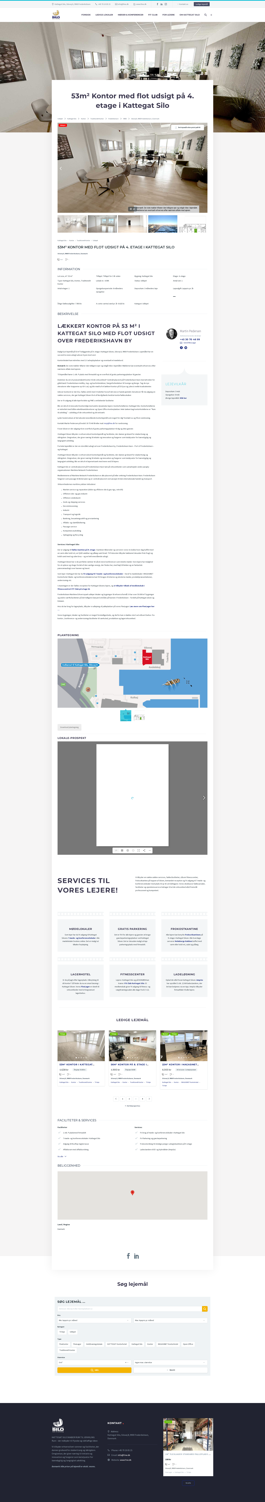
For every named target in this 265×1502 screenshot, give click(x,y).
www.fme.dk (141, 4)
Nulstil (172, 1370)
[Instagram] (166, 4)
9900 (125, 119)
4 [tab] (83, 1057)
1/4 (116, 850)
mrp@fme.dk (109, 423)
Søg (97, 1370)
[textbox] (94, 1320)
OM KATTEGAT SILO (190, 15)
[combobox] (94, 1320)
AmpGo (199, 980)
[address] (129, 1310)
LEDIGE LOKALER (104, 15)
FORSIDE (86, 15)
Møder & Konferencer (130, 15)
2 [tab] (78, 1057)
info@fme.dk (123, 4)
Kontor (83, 119)
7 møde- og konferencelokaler (82, 938)
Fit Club (152, 15)
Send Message (190, 342)
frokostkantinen (192, 934)
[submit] (205, 1309)
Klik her (183, 398)
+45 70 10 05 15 (104, 4)
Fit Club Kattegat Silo (134, 983)
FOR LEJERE (168, 15)
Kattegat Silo (71, 119)
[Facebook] (157, 4)
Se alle (188, 1483)
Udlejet (60, 119)
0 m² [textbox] (92, 1362)
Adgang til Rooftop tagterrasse (76, 1144)
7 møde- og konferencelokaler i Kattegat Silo (81, 1138)
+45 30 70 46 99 (190, 339)
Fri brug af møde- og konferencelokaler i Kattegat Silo (162, 1132)
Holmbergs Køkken (183, 941)
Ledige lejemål (202, 4)
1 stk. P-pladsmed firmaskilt (74, 1132)
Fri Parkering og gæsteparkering (153, 1138)
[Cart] (212, 15)
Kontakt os (183, 4)
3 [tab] (81, 1057)
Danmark (61, 1229)
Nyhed (165, 1034)
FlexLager (85, 986)
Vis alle (60, 1156)
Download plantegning (69, 727)
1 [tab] (76, 1057)
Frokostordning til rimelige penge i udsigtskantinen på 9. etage (166, 1144)
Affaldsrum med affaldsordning (76, 1149)
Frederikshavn (113, 119)
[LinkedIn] (162, 4)
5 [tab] (86, 1057)
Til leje (62, 1034)
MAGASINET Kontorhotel (189, 1082)
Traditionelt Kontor (97, 119)
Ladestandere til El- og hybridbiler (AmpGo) (158, 1149)
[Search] (205, 15)
